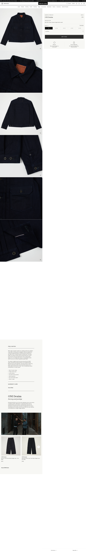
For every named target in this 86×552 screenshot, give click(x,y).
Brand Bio (74, 550)
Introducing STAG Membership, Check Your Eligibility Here (47, 0)
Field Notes (53, 550)
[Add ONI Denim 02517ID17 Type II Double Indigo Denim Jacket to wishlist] (83, 31)
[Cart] (84, 3)
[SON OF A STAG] (43, 3)
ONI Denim (49, 17)
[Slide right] (38, 447)
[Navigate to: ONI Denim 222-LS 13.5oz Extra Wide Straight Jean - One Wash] (11, 449)
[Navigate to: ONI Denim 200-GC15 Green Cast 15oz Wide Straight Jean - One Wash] (31, 449)
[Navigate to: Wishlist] (76, 3)
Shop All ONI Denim (5, 467)
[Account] (81, 3)
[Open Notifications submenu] (79, 3)
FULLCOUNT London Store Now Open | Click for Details (69, 0)
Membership (6, 3)
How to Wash (10, 387)
